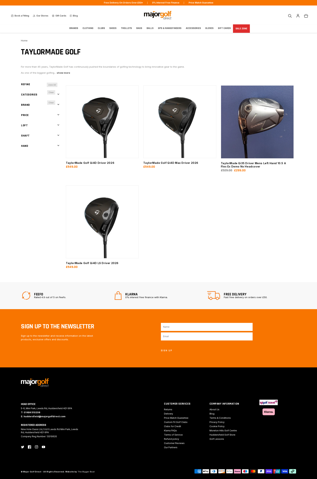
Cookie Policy (217, 426)
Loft (24, 125)
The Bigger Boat (86, 472)
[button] (290, 16)
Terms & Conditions (220, 418)
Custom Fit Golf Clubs (175, 422)
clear (51, 92)
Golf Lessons (216, 439)
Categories (29, 95)
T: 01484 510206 (30, 412)
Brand (25, 105)
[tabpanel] (66, 295)
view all (52, 85)
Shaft (25, 136)
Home (24, 40)
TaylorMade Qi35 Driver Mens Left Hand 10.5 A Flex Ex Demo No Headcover (253, 165)
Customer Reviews (174, 443)
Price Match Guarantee (176, 418)
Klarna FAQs (170, 430)
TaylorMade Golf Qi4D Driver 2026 (90, 162)
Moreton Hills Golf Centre (223, 430)
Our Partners (170, 447)
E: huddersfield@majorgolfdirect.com (43, 416)
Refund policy (171, 439)
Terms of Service (173, 434)
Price (25, 115)
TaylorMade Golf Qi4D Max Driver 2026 (170, 162)
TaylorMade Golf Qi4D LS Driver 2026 (92, 263)
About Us (214, 409)
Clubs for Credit (172, 426)
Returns (168, 409)
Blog (211, 413)
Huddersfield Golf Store (222, 434)
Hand (24, 146)
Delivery (168, 413)
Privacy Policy (217, 422)
